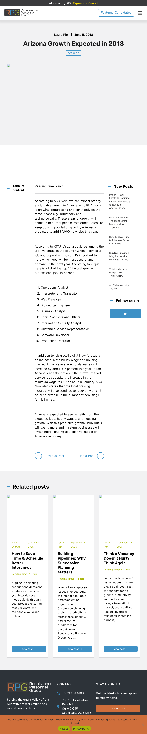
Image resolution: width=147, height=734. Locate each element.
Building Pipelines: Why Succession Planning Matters (72, 562)
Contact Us (118, 708)
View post (27, 649)
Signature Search (86, 3)
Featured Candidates (116, 12)
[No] (142, 724)
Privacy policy (81, 728)
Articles (73, 53)
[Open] (140, 13)
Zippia (95, 264)
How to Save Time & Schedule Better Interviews (27, 560)
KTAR (57, 246)
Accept (64, 728)
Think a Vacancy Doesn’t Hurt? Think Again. (119, 558)
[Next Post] (100, 455)
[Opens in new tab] (125, 313)
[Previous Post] (38, 455)
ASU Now (60, 201)
